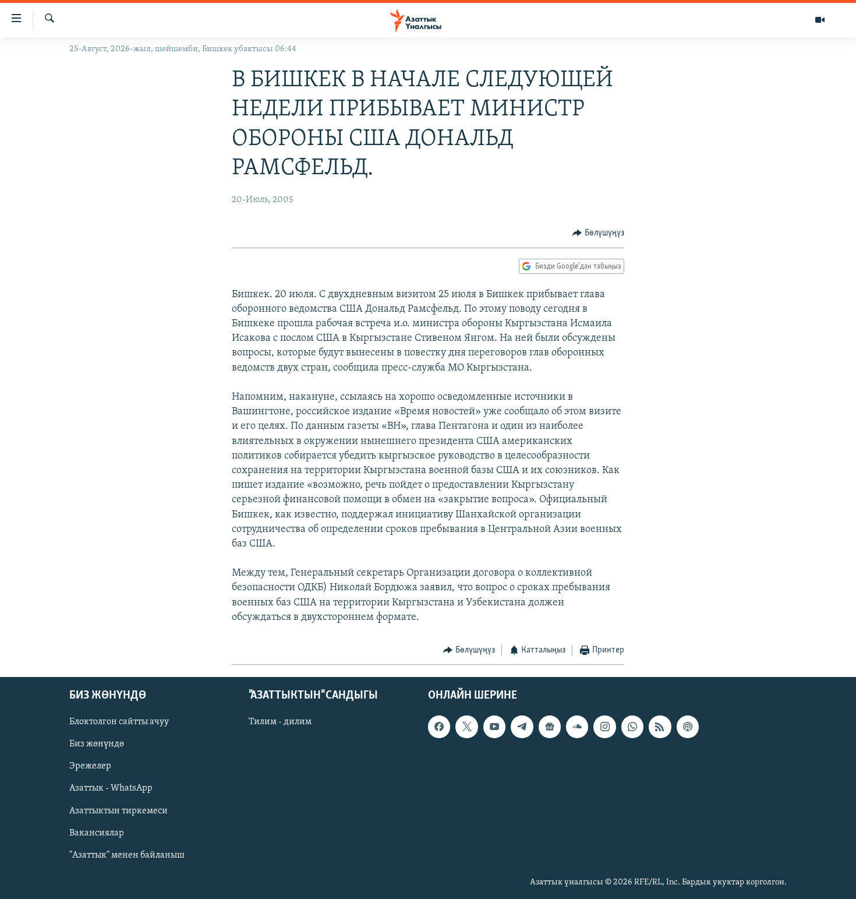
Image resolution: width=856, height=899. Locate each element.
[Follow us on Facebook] (439, 726)
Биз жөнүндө (96, 744)
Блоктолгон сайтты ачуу (119, 722)
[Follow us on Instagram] (604, 726)
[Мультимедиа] (819, 20)
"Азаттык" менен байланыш (127, 854)
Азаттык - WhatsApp (111, 788)
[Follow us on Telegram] (522, 726)
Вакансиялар (96, 832)
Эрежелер (90, 766)
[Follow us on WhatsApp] (632, 726)
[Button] (598, 233)
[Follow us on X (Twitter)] (466, 726)
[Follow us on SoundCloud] (577, 726)
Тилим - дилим (280, 722)
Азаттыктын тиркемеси (118, 810)
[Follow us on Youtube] (494, 726)
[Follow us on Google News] (550, 726)
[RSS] (660, 726)
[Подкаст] (688, 726)
